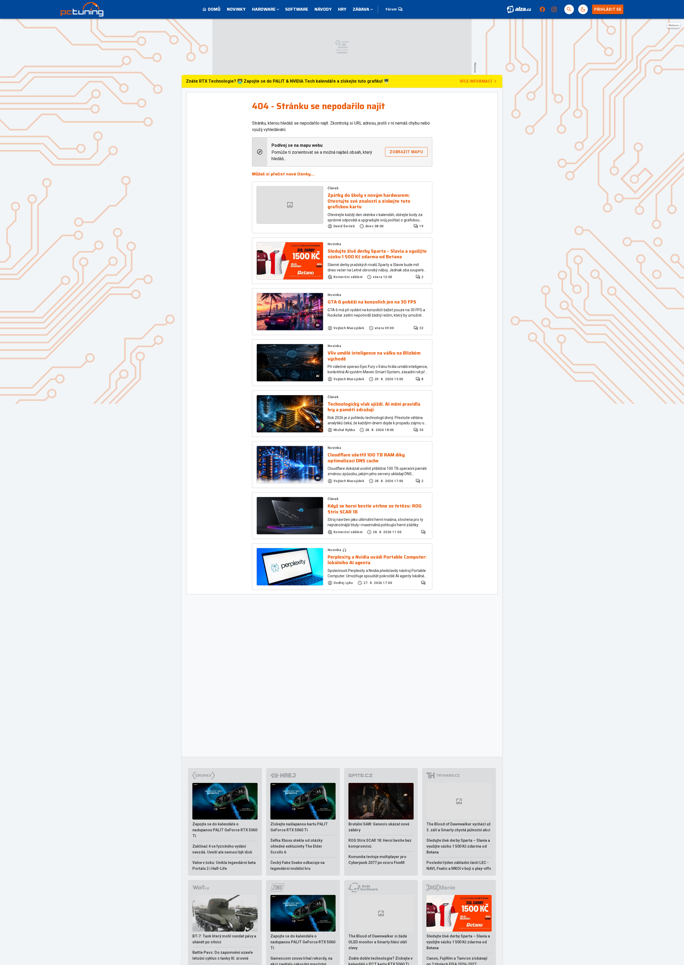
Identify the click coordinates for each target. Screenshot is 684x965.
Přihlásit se (607, 9)
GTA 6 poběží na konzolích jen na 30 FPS (372, 302)
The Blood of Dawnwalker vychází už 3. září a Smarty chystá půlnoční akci (458, 827)
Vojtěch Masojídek (348, 328)
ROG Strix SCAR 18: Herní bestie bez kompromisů (379, 843)
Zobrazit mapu (406, 152)
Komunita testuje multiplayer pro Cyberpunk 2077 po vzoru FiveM (377, 860)
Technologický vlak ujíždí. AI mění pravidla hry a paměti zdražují (374, 407)
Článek (333, 188)
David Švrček (344, 226)
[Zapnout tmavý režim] (583, 9)
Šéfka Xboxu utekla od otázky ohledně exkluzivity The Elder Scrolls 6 (296, 846)
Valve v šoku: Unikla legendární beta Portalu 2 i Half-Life (224, 865)
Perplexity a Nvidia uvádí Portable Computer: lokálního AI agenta (377, 560)
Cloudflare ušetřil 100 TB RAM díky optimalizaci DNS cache (366, 458)
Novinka (334, 244)
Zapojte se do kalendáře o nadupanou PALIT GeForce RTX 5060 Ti (224, 830)
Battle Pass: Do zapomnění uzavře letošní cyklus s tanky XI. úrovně (222, 955)
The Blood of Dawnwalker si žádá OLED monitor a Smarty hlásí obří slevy (377, 942)
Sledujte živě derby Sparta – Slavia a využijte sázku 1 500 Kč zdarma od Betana (377, 254)
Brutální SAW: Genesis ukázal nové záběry (378, 827)
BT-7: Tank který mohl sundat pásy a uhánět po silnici (224, 939)
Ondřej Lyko (343, 583)
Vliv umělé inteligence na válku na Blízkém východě (374, 356)
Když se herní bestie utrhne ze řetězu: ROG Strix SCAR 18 (375, 509)
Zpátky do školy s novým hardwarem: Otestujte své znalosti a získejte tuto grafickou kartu (369, 201)
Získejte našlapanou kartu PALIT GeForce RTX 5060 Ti (299, 827)
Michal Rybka (344, 430)
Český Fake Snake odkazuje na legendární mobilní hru (297, 865)
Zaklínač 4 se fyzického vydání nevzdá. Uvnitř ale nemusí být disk (222, 849)
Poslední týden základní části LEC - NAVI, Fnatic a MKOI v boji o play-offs (458, 865)
